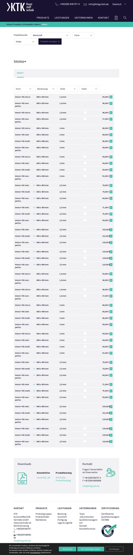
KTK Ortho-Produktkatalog (63, 479)
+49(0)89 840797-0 (70, 4)
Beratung (62, 513)
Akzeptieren (67, 549)
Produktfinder (42, 516)
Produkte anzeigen (48, 41)
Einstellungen (114, 549)
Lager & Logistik (65, 522)
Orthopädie (28, 24)
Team (82, 513)
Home (9, 24)
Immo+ (37, 24)
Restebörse (41, 519)
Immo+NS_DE (43, 477)
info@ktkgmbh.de (99, 4)
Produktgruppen (44, 513)
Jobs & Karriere (86, 516)
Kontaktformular (87, 528)
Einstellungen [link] (35, 552)
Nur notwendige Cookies (90, 549)
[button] (118, 4)
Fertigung (62, 519)
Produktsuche (20, 35)
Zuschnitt (62, 516)
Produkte (17, 24)
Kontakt (83, 525)
